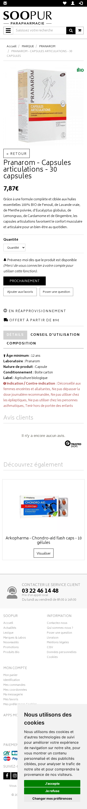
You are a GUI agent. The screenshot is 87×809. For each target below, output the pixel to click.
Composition (21, 343)
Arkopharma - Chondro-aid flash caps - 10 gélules (44, 540)
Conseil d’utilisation (55, 335)
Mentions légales (58, 643)
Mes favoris (10, 700)
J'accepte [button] (52, 783)
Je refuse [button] (52, 791)
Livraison (52, 638)
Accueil (12, 46)
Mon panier (10, 676)
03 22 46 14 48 (40, 591)
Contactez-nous (57, 624)
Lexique (8, 633)
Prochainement (25, 281)
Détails (15, 335)
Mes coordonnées (15, 690)
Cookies (52, 658)
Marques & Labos (14, 638)
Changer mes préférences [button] (52, 798)
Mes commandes (14, 686)
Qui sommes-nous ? (60, 629)
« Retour (16, 154)
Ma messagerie (13, 695)
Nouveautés (11, 643)
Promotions (11, 648)
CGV (50, 648)
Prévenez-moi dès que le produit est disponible (41, 260)
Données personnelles (62, 653)
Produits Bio (11, 653)
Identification (11, 681)
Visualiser (44, 554)
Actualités (9, 629)
